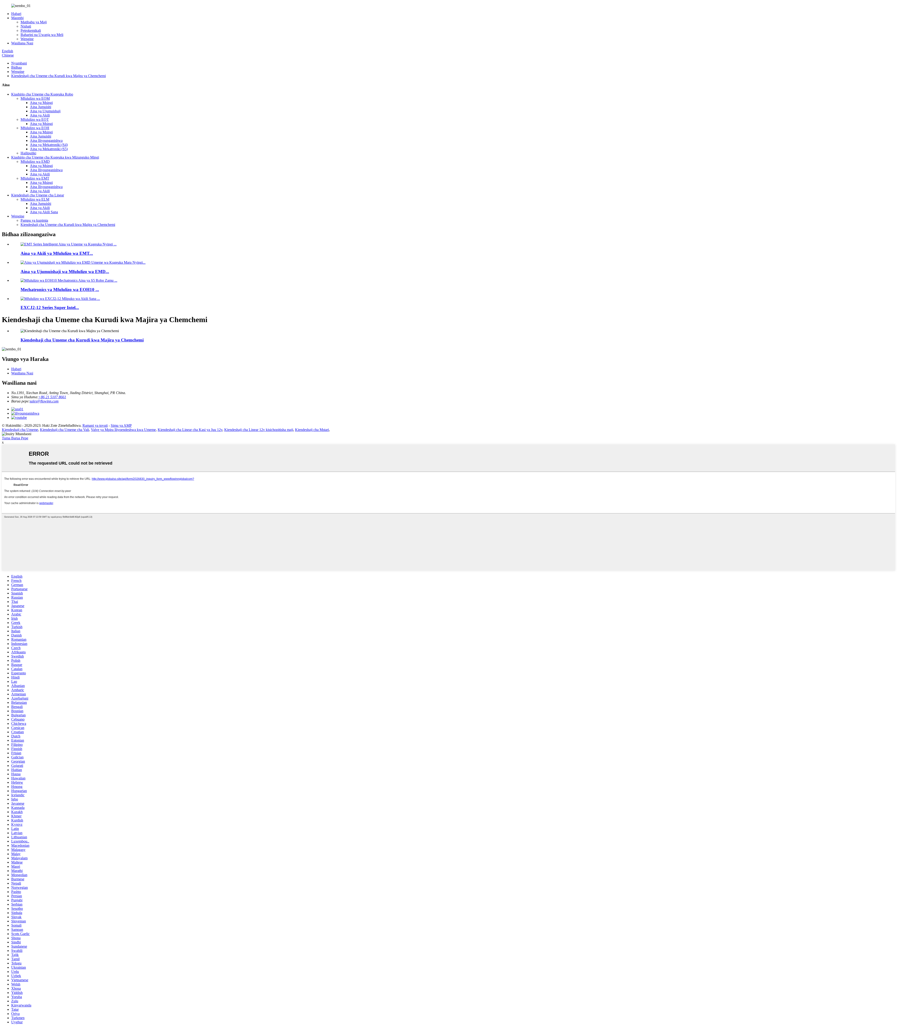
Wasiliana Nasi (22, 43)
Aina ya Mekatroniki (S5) (49, 149)
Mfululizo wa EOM (35, 98)
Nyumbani (19, 63)
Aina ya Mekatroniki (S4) (49, 145)
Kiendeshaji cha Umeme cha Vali (64, 430)
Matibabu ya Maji (34, 22)
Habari (16, 14)
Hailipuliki (28, 153)
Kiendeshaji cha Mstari (312, 430)
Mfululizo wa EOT (35, 119)
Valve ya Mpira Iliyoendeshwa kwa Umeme (123, 430)
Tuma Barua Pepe (15, 438)
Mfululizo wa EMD (35, 162)
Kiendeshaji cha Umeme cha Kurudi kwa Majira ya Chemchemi (58, 76)
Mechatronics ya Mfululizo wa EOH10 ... (60, 289)
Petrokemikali (31, 30)
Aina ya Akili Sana (44, 212)
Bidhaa (16, 67)
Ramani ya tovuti (95, 425)
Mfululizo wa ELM (35, 199)
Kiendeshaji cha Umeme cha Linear (37, 195)
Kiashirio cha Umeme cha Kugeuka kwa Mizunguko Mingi (55, 157)
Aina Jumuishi (40, 107)
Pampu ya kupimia (34, 220)
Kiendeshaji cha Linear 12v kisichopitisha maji (258, 430)
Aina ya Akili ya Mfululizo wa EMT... (57, 253)
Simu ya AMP (121, 425)
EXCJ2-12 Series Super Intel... (50, 307)
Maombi (17, 18)
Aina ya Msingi (41, 103)
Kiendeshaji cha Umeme (20, 430)
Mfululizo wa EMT (35, 178)
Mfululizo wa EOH (35, 128)
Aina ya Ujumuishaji (45, 111)
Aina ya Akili (40, 115)
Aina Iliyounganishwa (46, 140)
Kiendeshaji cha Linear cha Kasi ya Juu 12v (190, 430)
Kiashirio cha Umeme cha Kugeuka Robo (42, 94)
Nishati (26, 26)
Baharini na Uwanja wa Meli (42, 35)
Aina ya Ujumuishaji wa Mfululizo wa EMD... (65, 271)
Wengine (27, 39)
